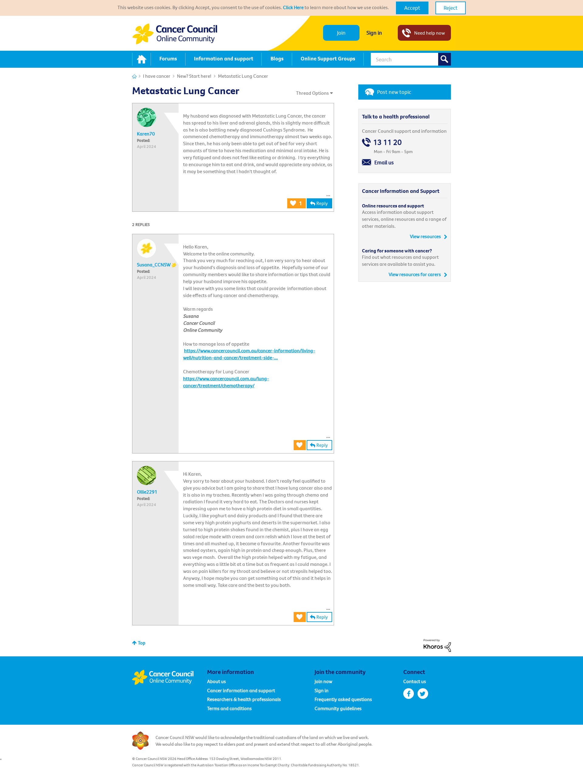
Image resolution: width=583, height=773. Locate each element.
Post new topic (394, 91)
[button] (412, 8)
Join (341, 32)
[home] (141, 59)
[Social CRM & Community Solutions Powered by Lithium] (437, 645)
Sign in (374, 32)
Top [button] (141, 643)
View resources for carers (415, 274)
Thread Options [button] (312, 93)
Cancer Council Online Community (169, 677)
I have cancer (156, 76)
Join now (323, 681)
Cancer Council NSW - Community (174, 34)
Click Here (293, 7)
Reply (322, 203)
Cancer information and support (241, 690)
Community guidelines (338, 708)
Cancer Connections (134, 76)
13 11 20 (387, 142)
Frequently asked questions (343, 699)
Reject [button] (451, 7)
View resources (425, 236)
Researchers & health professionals (244, 699)
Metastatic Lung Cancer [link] (243, 76)
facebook (408, 693)
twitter (423, 693)
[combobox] (411, 59)
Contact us (414, 681)
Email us (384, 162)
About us (216, 681)
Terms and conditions (229, 708)
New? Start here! (194, 76)
